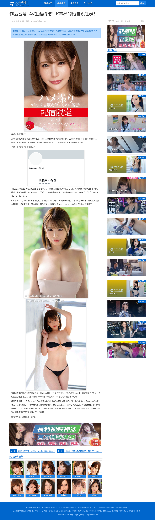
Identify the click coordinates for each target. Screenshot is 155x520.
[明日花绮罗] (48, 467)
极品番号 (61, 3)
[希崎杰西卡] (48, 486)
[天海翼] (79, 486)
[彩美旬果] (64, 467)
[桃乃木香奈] (95, 467)
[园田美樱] (33, 486)
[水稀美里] (95, 486)
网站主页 (48, 3)
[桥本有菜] (33, 467)
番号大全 (74, 3)
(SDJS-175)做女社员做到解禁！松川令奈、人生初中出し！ (83, 451)
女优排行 (88, 3)
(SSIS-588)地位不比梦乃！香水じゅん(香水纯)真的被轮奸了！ (36, 451)
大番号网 (119, 21)
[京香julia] (64, 486)
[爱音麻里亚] (79, 467)
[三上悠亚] (17, 467)
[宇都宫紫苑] (17, 486)
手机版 (141, 21)
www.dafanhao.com (38, 21)
